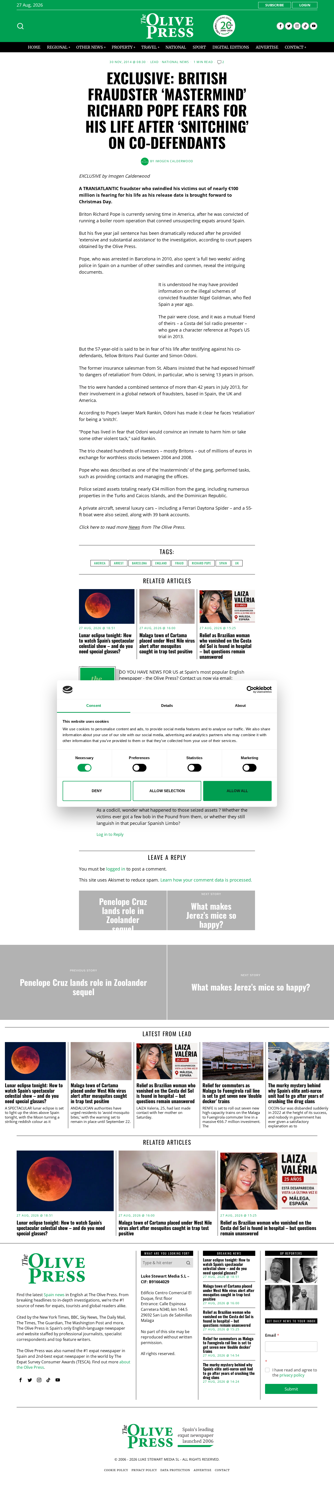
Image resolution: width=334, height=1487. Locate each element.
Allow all (237, 791)
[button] (188, 1263)
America (100, 563)
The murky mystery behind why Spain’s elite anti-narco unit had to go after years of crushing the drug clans (295, 1093)
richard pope (201, 563)
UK (237, 563)
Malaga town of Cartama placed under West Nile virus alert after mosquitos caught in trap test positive (167, 643)
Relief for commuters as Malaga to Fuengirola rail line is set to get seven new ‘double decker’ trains (232, 1093)
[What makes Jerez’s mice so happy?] (211, 910)
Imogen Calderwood (174, 161)
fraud (179, 563)
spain (223, 563)
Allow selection (167, 791)
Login (304, 5)
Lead (154, 62)
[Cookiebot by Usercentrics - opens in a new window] (250, 689)
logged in (115, 869)
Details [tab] (167, 705)
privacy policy (291, 1375)
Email (272, 1335)
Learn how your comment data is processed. (206, 880)
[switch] (139, 768)
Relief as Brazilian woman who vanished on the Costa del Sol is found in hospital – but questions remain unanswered (225, 645)
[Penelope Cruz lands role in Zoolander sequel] (123, 910)
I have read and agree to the (294, 1373)
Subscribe (274, 5)
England (161, 563)
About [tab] (240, 705)
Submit (291, 1389)
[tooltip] (280, 26)
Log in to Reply (110, 834)
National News (175, 62)
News (134, 527)
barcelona (139, 563)
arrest (119, 563)
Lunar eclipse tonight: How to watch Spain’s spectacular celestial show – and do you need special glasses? (106, 643)
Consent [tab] (93, 705)
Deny (97, 791)
